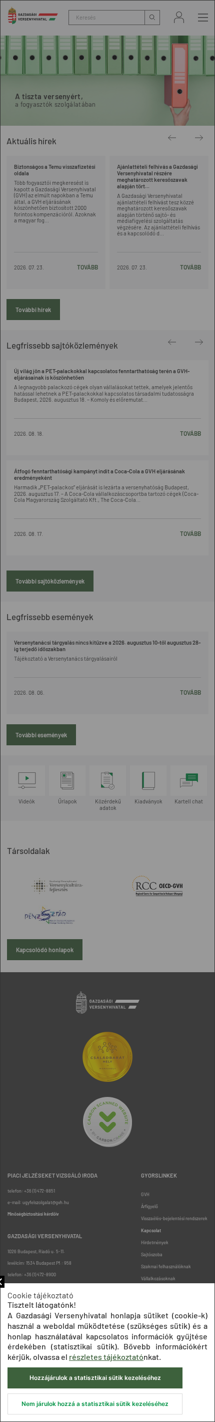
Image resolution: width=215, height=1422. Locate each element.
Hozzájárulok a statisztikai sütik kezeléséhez (95, 1377)
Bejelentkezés (179, 17)
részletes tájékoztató (106, 1356)
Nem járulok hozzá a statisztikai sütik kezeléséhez (95, 1403)
